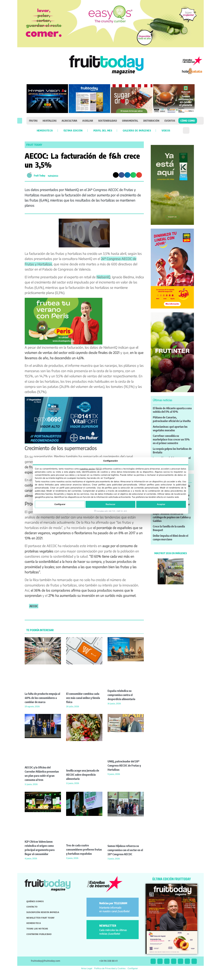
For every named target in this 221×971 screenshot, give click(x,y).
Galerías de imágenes (137, 130)
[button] (19, 121)
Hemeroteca (45, 130)
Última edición (73, 130)
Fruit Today (34, 144)
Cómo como (187, 120)
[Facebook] (167, 961)
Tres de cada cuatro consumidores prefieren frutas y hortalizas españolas (84, 849)
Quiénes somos (35, 901)
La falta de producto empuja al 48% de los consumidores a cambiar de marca (42, 698)
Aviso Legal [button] (86, 968)
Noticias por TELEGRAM (113, 903)
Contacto (31, 906)
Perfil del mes (102, 130)
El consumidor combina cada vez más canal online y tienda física (83, 698)
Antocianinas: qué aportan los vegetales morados (170, 428)
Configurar (59, 504)
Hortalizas (49, 120)
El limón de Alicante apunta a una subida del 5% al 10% (172, 410)
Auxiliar (87, 120)
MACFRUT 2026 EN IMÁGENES (170, 553)
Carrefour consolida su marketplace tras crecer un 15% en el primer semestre (171, 439)
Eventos (170, 120)
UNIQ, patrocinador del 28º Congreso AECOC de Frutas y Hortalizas (124, 765)
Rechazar (110, 504)
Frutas (33, 120)
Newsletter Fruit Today (40, 917)
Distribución (151, 120)
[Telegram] (187, 961)
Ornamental (130, 120)
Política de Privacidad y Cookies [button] (110, 968)
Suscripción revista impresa (42, 912)
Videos (166, 130)
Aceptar (161, 504)
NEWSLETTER (107, 925)
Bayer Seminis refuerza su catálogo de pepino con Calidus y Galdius (172, 517)
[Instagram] (160, 961)
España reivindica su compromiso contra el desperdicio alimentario (121, 695)
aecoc (34, 606)
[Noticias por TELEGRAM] (93, 904)
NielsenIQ (103, 277)
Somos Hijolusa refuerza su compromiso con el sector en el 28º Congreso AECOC (125, 850)
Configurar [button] (133, 968)
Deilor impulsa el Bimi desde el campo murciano (170, 537)
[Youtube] (180, 961)
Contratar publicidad (38, 934)
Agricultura (69, 120)
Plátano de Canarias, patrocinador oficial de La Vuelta (172, 419)
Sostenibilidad (107, 120)
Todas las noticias (37, 928)
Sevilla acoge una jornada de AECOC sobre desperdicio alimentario (82, 775)
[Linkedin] (173, 961)
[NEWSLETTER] (93, 927)
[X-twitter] (153, 961)
